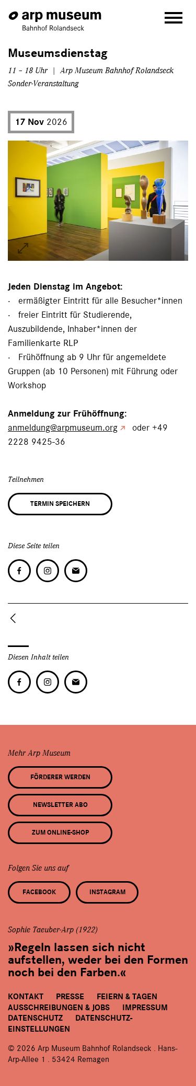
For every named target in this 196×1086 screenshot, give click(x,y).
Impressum (145, 1007)
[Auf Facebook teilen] (19, 570)
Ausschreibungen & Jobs (59, 1007)
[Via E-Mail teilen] (75, 570)
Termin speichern (60, 504)
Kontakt (25, 996)
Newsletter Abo (60, 805)
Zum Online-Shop (60, 832)
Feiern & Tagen (127, 996)
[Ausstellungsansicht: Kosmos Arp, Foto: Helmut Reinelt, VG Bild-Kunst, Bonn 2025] (23, 248)
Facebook (39, 892)
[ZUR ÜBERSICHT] (15, 618)
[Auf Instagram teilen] (47, 570)
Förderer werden (60, 777)
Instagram (107, 892)
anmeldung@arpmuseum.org (63, 427)
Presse (70, 996)
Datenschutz (35, 1018)
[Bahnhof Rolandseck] (56, 16)
